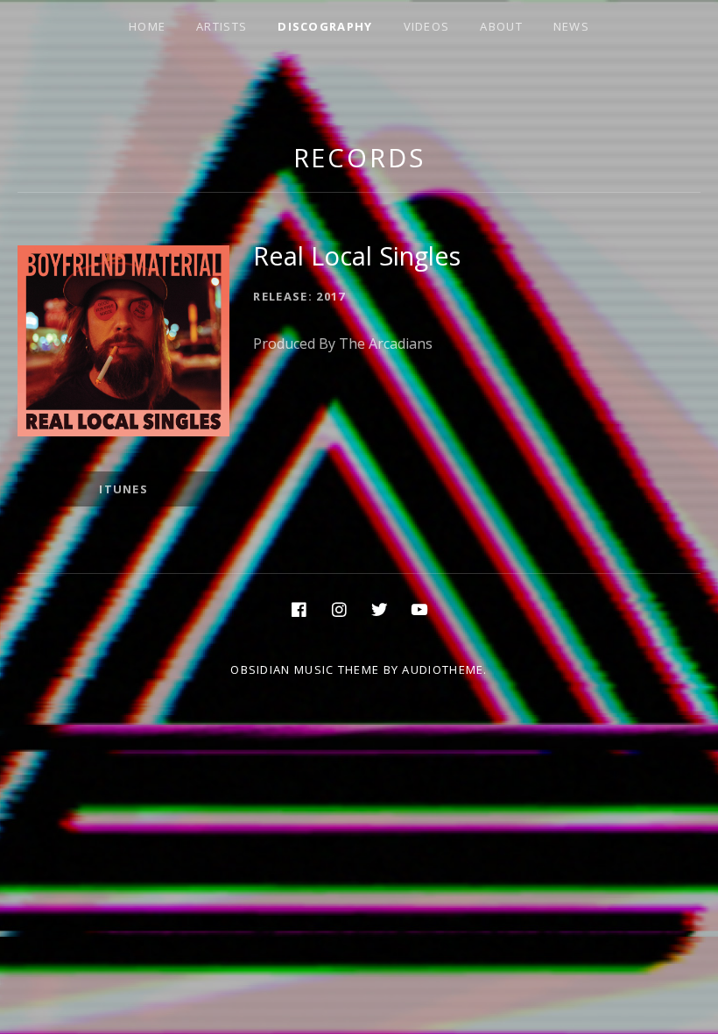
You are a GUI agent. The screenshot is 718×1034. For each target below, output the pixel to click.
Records (359, 157)
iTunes (123, 489)
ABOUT (501, 26)
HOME (147, 26)
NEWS (571, 26)
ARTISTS (221, 26)
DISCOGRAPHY (325, 26)
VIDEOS (427, 26)
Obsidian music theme (304, 669)
